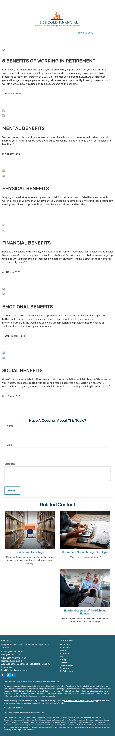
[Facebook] (35, 33)
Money (63, 659)
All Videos (64, 668)
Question (9, 463)
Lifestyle (64, 662)
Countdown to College (30, 552)
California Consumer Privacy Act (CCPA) (79, 700)
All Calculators (66, 671)
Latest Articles (66, 665)
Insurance (64, 653)
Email (10, 444)
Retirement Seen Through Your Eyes (85, 552)
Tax (61, 656)
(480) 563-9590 (85, 32)
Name (10, 425)
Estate (63, 650)
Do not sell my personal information (52, 703)
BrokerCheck (55, 681)
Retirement (65, 644)
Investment (65, 647)
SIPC (17, 722)
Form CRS (40, 712)
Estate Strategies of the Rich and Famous (85, 612)
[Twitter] (27, 33)
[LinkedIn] (31, 33)
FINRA (12, 722)
